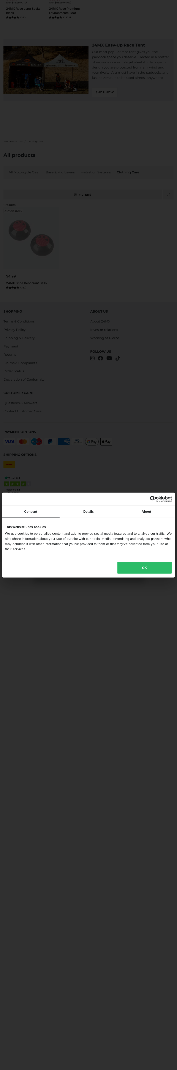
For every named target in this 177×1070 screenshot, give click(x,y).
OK (144, 568)
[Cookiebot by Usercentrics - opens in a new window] (153, 499)
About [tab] (146, 511)
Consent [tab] (30, 511)
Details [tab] (88, 511)
